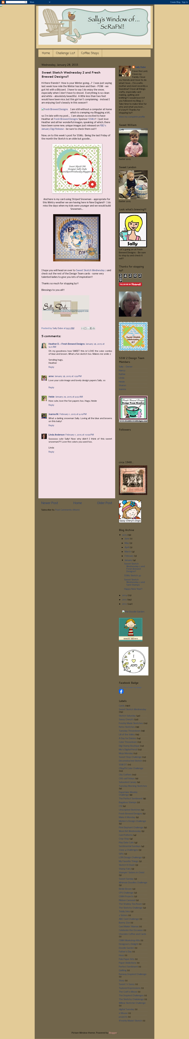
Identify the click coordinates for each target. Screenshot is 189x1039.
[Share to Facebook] (90, 328)
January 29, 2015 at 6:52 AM (69, 397)
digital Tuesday (126, 1009)
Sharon (122, 385)
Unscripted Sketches (130, 810)
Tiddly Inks (124, 911)
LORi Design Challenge (130, 857)
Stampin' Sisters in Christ (131, 872)
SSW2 (91, 119)
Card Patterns (126, 835)
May (127, 543)
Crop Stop (124, 839)
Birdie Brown (125, 889)
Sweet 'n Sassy (127, 984)
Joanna (122, 389)
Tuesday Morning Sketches (133, 786)
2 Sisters (123, 915)
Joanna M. (54, 414)
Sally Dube (140, 67)
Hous (121, 955)
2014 (125, 595)
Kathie (122, 374)
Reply (51, 367)
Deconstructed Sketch (130, 761)
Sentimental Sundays (130, 846)
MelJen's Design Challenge (132, 821)
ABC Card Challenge (129, 919)
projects (123, 1017)
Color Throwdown (128, 742)
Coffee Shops (90, 53)
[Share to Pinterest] (93, 328)
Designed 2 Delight (128, 944)
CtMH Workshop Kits (129, 940)
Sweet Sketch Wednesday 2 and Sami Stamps (134, 582)
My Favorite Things (128, 861)
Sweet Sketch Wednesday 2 (91, 270)
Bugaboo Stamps (127, 802)
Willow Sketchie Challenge (132, 1003)
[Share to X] (88, 328)
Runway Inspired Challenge (132, 974)
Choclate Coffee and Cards (132, 934)
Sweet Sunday (126, 879)
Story (121, 981)
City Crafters (125, 775)
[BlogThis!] (85, 328)
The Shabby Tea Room (130, 904)
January (129, 560)
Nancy (122, 370)
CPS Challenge (126, 893)
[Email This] (82, 328)
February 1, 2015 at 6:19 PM (73, 414)
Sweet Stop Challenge (130, 757)
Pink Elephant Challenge (131, 827)
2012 (124, 604)
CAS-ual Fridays (127, 778)
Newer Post (49, 503)
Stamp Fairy (125, 869)
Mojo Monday (126, 753)
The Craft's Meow (128, 992)
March (128, 552)
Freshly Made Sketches (131, 723)
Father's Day (125, 952)
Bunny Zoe (124, 923)
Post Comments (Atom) (67, 510)
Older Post (104, 503)
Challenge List (65, 53)
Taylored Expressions (130, 988)
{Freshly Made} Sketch (130, 1021)
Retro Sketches (127, 727)
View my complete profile (132, 117)
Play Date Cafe (126, 843)
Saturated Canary (127, 782)
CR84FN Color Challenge (131, 768)
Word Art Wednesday (130, 831)
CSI (120, 806)
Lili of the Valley (127, 734)
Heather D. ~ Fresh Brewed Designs (67, 344)
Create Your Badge (134, 687)
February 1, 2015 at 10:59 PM (80, 435)
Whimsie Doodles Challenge (133, 883)
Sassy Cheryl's (126, 719)
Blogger (113, 1033)
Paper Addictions (127, 963)
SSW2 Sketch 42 (132, 575)
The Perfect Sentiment (130, 799)
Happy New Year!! (133, 589)
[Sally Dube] (121, 693)
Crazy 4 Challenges (128, 850)
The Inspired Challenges (131, 995)
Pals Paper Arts (126, 959)
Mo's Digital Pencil (128, 750)
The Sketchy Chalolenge (131, 999)
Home (46, 53)
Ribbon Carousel (127, 900)
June (127, 539)
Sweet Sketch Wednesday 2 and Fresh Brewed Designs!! (134, 568)
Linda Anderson (57, 435)
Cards (122, 706)
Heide (51, 397)
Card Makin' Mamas (129, 926)
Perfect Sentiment (128, 967)
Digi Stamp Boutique (129, 746)
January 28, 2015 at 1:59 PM (68, 376)
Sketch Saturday (127, 716)
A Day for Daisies (127, 738)
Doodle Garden (126, 948)
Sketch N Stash (127, 865)
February (129, 556)
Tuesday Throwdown (129, 731)
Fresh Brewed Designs (66, 119)
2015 (124, 535)
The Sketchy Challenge (130, 908)
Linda (121, 378)
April (127, 547)
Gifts (121, 854)
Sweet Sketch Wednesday (132, 709)
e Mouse (123, 1013)
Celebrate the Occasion (131, 930)
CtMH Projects (126, 896)
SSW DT (123, 765)
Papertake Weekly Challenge (128, 793)
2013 (124, 600)
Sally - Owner (125, 367)
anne (51, 376)
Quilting (123, 970)
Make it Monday (127, 817)
